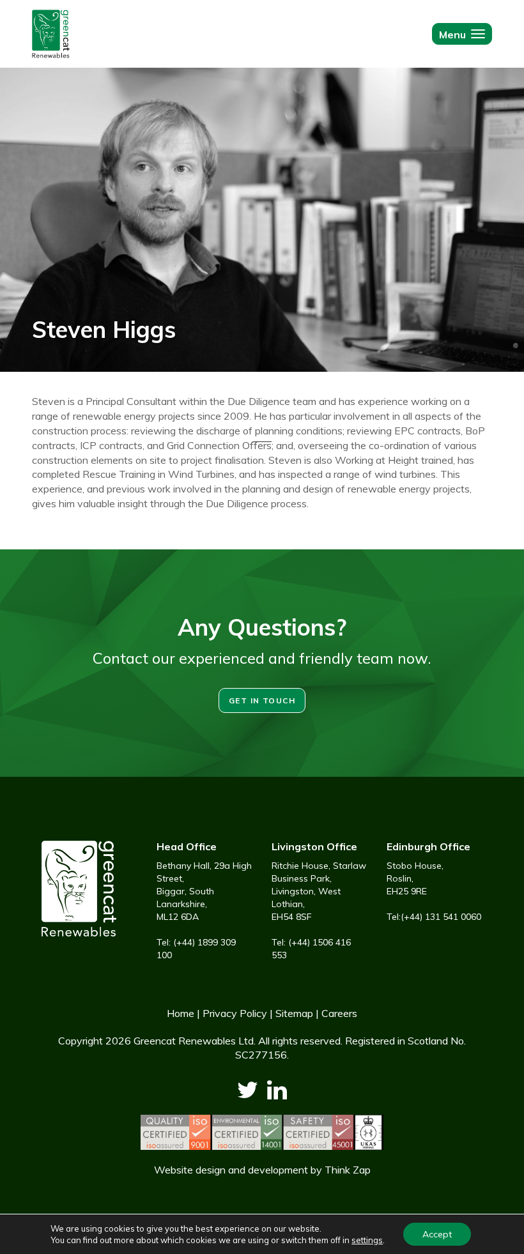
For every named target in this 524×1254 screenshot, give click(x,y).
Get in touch (262, 700)
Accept (437, 1234)
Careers (339, 1013)
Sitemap (294, 1013)
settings (367, 1240)
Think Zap (348, 1169)
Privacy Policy (235, 1013)
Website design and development (231, 1169)
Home (180, 1013)
